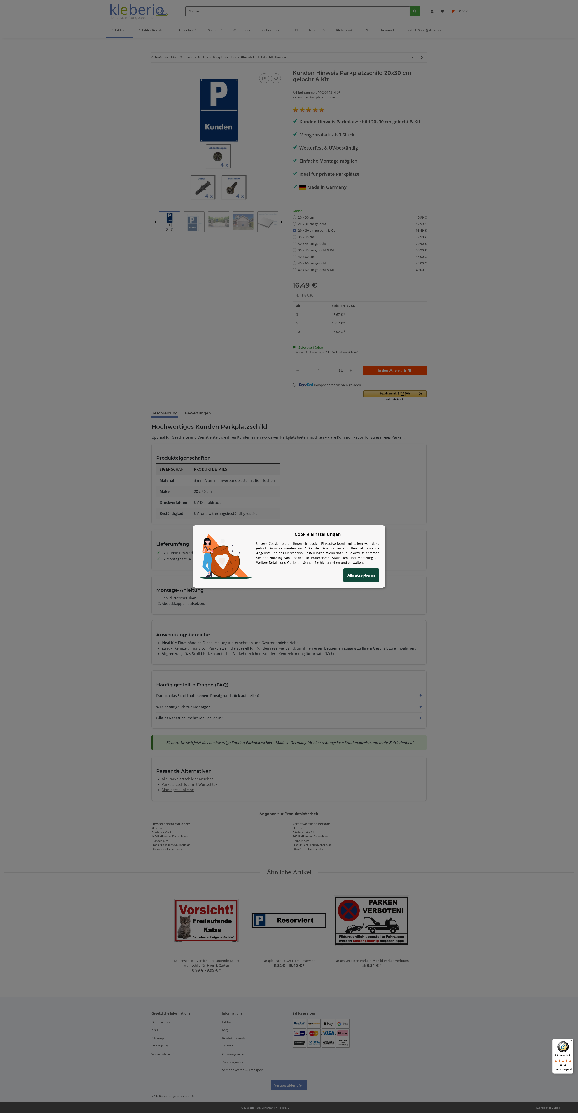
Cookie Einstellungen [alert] (318, 534)
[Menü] (570, 1041)
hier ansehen (330, 562)
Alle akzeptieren (361, 575)
